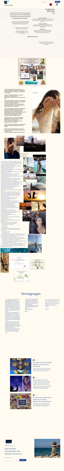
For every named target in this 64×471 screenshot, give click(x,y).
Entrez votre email (7, 457)
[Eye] (56, 4)
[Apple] (50, 4)
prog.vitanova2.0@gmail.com (10, 445)
